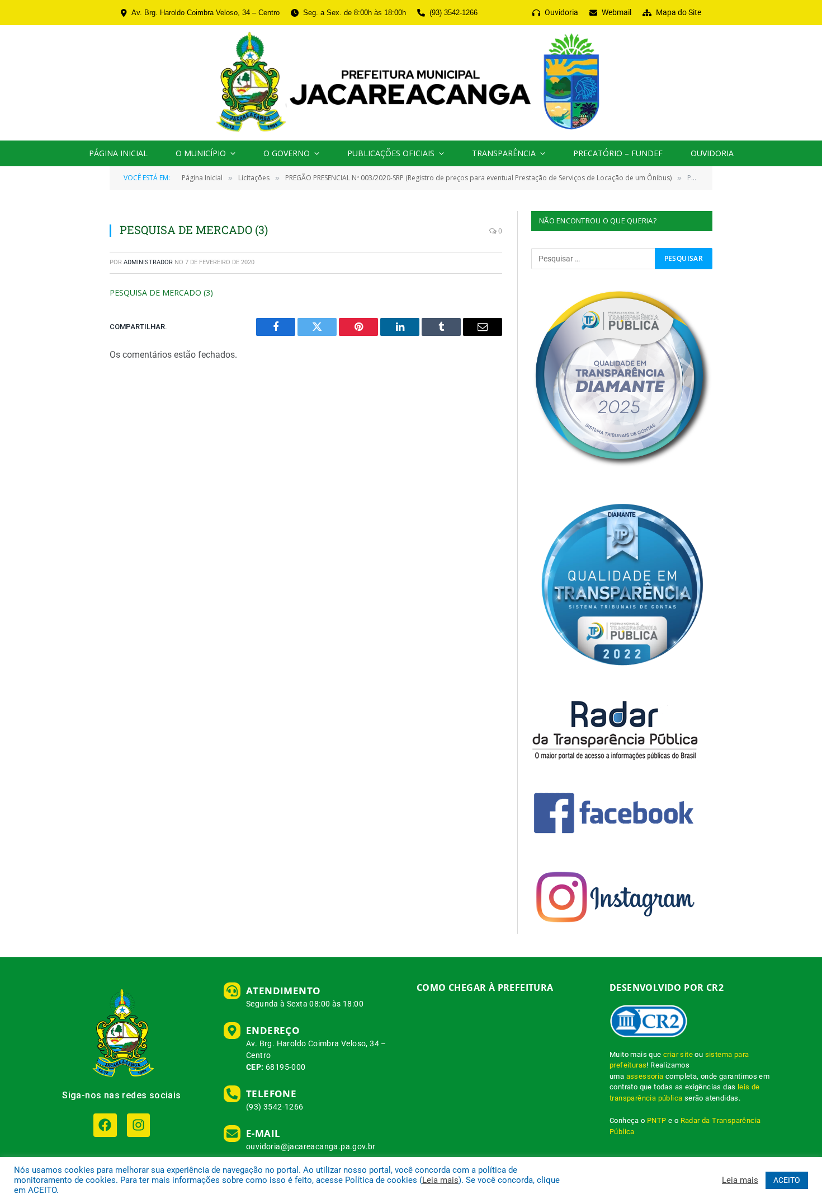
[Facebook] (104, 1124)
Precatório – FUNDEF (618, 153)
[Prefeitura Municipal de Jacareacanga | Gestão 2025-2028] (410, 83)
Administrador (148, 262)
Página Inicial (118, 153)
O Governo (286, 153)
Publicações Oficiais (390, 153)
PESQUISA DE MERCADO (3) (161, 292)
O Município (201, 153)
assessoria (645, 1076)
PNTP (657, 1120)
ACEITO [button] (786, 1180)
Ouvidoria (712, 153)
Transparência (504, 153)
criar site (678, 1054)
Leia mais (440, 1180)
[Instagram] (138, 1124)
